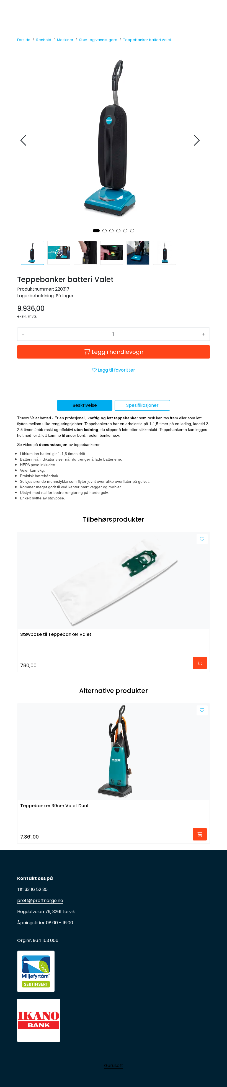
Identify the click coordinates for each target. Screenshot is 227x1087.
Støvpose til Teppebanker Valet (55, 635)
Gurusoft (113, 1065)
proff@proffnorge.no (40, 900)
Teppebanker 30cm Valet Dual (54, 806)
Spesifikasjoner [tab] (142, 405)
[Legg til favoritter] (202, 539)
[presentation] (24, 140)
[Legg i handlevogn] (200, 663)
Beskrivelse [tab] (85, 405)
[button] (96, 230)
